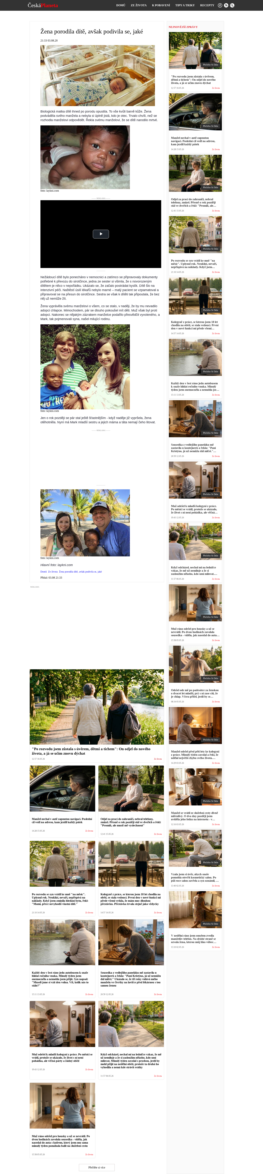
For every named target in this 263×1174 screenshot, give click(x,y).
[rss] (226, 5)
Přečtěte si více (96, 1167)
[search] (232, 5)
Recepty (207, 5)
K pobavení (161, 5)
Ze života (139, 5)
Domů (120, 5)
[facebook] (220, 5)
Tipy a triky (185, 5)
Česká (43, 5)
